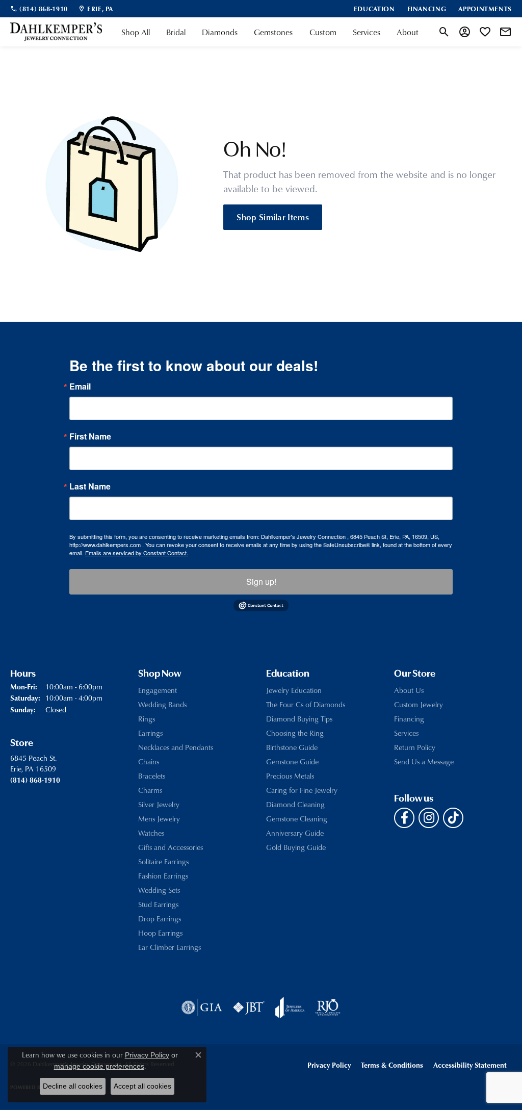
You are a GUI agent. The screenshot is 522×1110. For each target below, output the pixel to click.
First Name (90, 436)
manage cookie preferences (99, 1066)
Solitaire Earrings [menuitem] (163, 861)
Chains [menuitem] (148, 761)
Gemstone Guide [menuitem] (292, 761)
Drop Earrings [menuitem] (159, 918)
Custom (322, 32)
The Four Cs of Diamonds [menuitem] (305, 704)
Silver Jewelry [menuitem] (158, 804)
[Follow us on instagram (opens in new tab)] (429, 818)
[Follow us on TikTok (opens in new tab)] (453, 818)
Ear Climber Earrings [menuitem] (169, 947)
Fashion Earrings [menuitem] (163, 875)
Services (366, 32)
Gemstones (273, 32)
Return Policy (414, 747)
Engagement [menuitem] (157, 690)
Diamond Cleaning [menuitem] (295, 804)
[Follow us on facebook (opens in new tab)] (404, 818)
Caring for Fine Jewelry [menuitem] (301, 790)
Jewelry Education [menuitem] (294, 690)
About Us (409, 690)
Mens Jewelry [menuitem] (159, 818)
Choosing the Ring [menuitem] (295, 733)
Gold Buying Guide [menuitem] (296, 847)
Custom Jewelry (418, 704)
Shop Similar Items (273, 217)
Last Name (90, 486)
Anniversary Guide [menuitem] (295, 833)
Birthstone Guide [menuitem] (292, 747)
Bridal (176, 32)
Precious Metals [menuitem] (290, 775)
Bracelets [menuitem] (151, 775)
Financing (409, 718)
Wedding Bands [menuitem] (162, 704)
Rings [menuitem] (146, 718)
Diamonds (220, 32)
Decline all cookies (72, 1086)
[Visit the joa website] (290, 1007)
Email (80, 386)
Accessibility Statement (470, 1065)
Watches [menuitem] (151, 833)
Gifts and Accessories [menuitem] (170, 847)
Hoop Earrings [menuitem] (160, 932)
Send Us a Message (424, 761)
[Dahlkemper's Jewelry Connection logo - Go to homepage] (56, 31)
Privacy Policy (329, 1065)
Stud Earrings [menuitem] (158, 904)
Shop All (135, 32)
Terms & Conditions (392, 1065)
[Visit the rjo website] (328, 1007)
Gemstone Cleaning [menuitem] (296, 818)
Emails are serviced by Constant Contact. (136, 553)
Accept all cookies (142, 1086)
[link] (39, 8)
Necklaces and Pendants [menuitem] (175, 747)
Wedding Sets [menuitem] (159, 890)
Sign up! (261, 581)
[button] (444, 32)
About (408, 32)
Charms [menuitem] (150, 790)
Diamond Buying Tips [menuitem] (299, 718)
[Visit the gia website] (201, 1007)
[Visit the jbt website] (248, 1007)
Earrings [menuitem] (150, 733)
